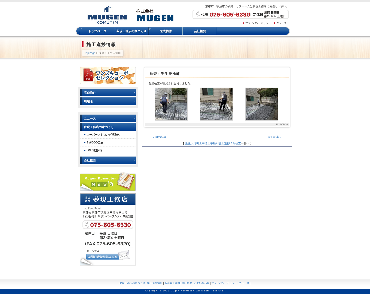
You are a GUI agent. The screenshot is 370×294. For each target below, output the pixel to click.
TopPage (89, 53)
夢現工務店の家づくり (131, 31)
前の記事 (159, 137)
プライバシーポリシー (258, 23)
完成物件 (166, 31)
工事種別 (213, 143)
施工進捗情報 (227, 143)
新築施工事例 (172, 283)
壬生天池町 (192, 143)
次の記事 (274, 137)
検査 (238, 143)
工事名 (203, 143)
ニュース (281, 23)
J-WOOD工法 (95, 142)
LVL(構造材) (94, 150)
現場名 (88, 101)
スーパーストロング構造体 (103, 134)
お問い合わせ (201, 283)
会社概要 (200, 31)
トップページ (97, 31)
